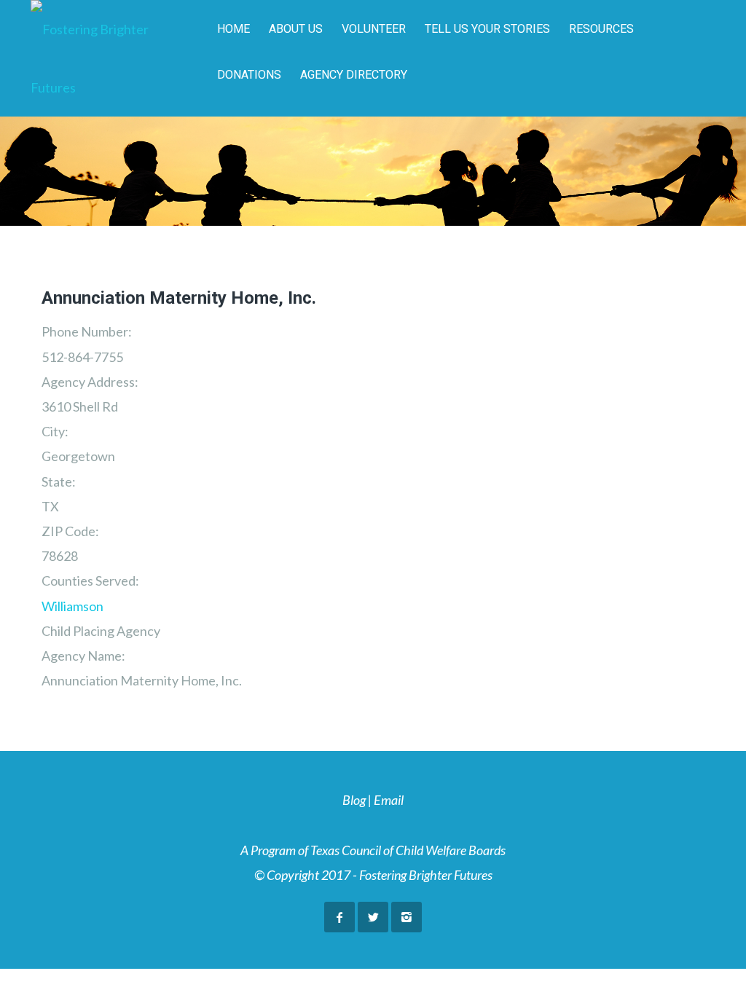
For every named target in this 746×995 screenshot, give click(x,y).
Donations (249, 75)
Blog (354, 800)
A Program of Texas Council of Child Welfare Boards (373, 850)
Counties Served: (90, 581)
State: (59, 481)
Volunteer (374, 29)
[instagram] (406, 917)
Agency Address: (90, 382)
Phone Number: (87, 331)
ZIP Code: (70, 531)
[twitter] (373, 917)
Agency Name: (83, 656)
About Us (296, 29)
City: (55, 431)
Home (233, 29)
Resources (601, 29)
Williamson (72, 606)
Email (389, 800)
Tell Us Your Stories (487, 29)
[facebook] (339, 917)
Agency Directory (353, 75)
